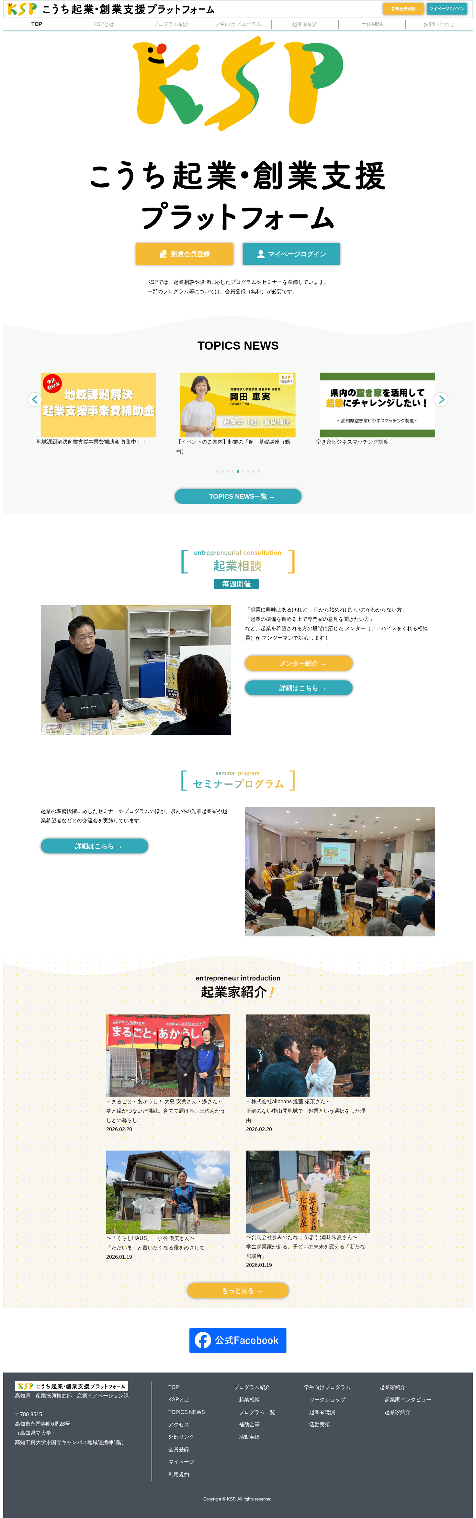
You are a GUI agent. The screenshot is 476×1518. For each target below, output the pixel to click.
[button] (441, 399)
